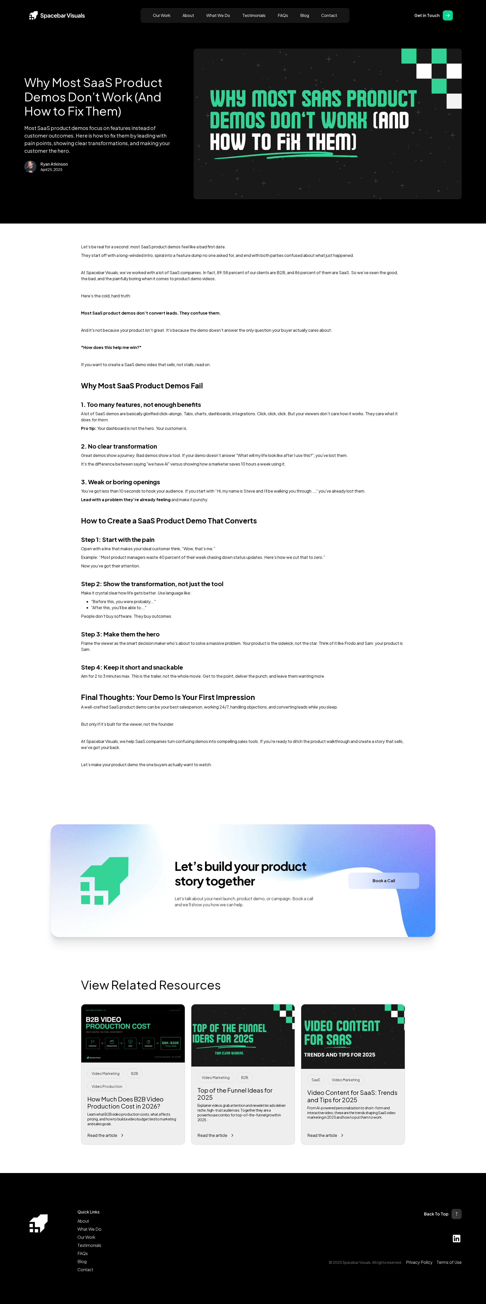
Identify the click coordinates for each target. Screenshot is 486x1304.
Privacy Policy (419, 1262)
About (188, 15)
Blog (304, 15)
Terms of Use (449, 1262)
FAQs (283, 15)
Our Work (161, 15)
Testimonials (254, 15)
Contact (329, 15)
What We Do (218, 15)
